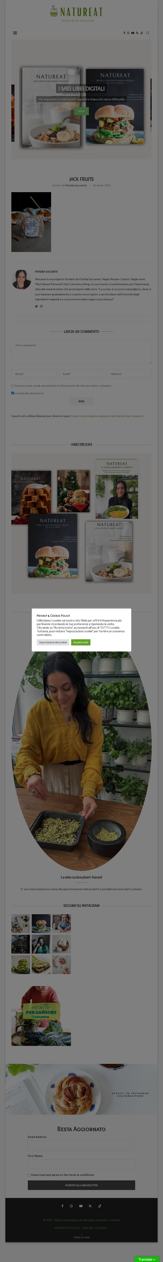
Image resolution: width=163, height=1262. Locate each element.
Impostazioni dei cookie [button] (53, 642)
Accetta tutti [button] (81, 642)
